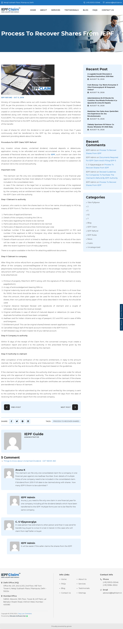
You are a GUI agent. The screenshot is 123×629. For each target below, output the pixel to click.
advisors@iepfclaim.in (112, 593)
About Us (82, 579)
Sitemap (82, 593)
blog (89, 223)
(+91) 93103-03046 (110, 582)
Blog (85, 10)
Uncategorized (93, 247)
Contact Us (108, 10)
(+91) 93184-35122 (110, 585)
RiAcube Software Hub (18, 616)
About (43, 10)
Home (33, 10)
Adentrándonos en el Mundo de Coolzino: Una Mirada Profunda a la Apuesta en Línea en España (102, 100)
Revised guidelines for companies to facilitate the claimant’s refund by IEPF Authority (102, 175)
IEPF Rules (92, 235)
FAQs (95, 10)
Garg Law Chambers (25, 613)
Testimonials (71, 10)
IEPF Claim (92, 227)
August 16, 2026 (96, 79)
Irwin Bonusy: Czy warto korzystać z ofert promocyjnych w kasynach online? (102, 87)
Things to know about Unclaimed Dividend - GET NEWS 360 (30, 461)
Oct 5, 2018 (19, 97)
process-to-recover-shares (66, 421)
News (89, 239)
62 (88, 215)
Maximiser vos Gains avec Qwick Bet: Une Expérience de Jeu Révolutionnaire (102, 113)
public (90, 243)
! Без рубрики (93, 202)
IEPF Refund (6, 97)
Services (55, 10)
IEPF (53, 154)
